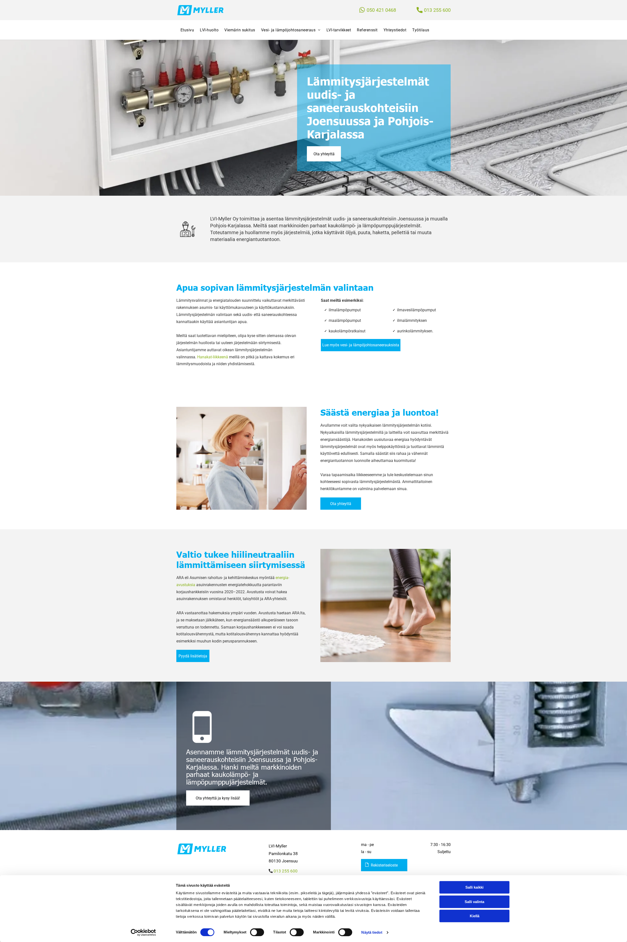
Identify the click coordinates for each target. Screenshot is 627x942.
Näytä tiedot (371, 932)
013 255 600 (437, 10)
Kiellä (474, 916)
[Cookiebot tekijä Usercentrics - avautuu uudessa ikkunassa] (143, 932)
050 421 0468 (381, 10)
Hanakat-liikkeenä (212, 357)
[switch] (257, 932)
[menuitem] (186, 30)
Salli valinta (474, 902)
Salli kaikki (474, 887)
